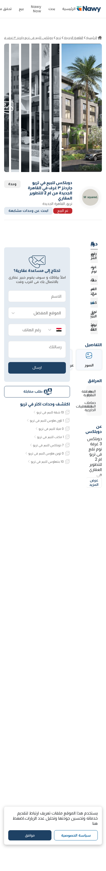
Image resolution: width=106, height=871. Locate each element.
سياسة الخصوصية (76, 835)
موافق (30, 835)
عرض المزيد (94, 482)
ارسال (37, 367)
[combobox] (42, 313)
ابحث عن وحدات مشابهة (28, 210)
